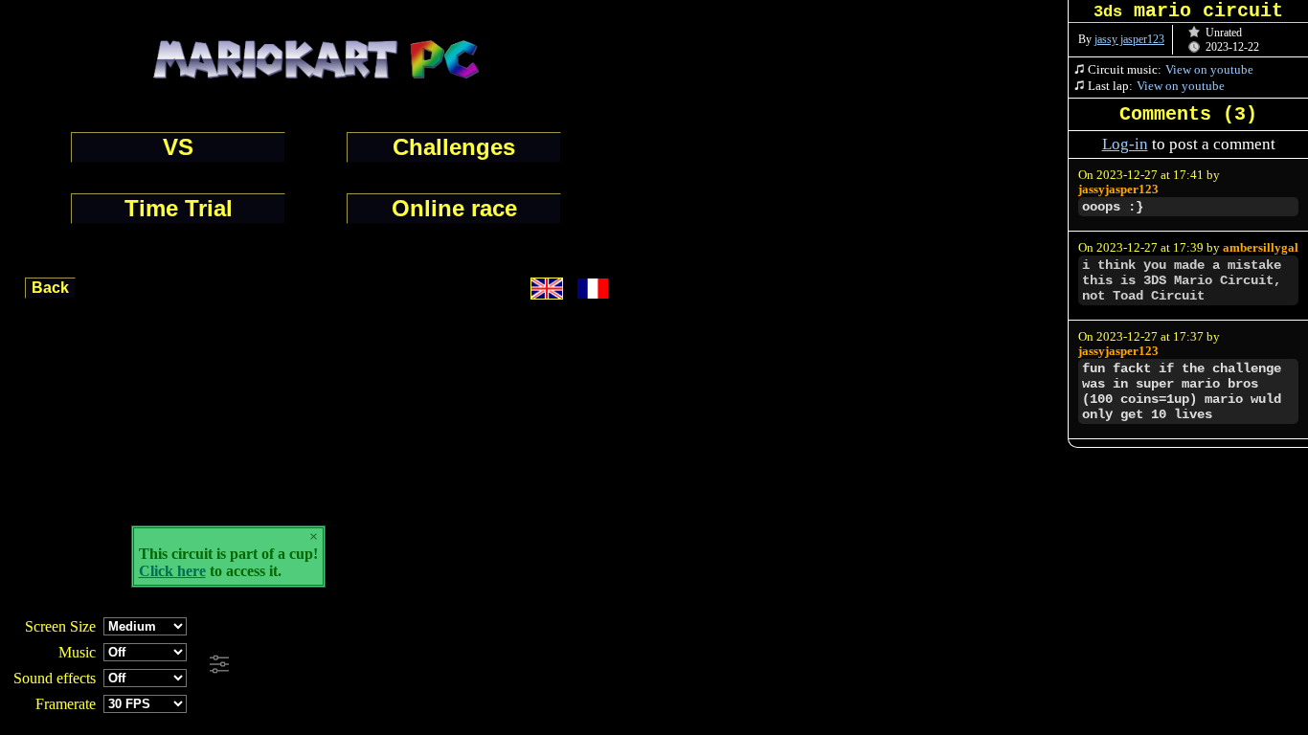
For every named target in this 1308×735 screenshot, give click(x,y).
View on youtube (1209, 69)
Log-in (1125, 144)
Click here (172, 571)
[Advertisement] (519, 665)
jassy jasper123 (1129, 39)
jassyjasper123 (1118, 189)
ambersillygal (1260, 248)
